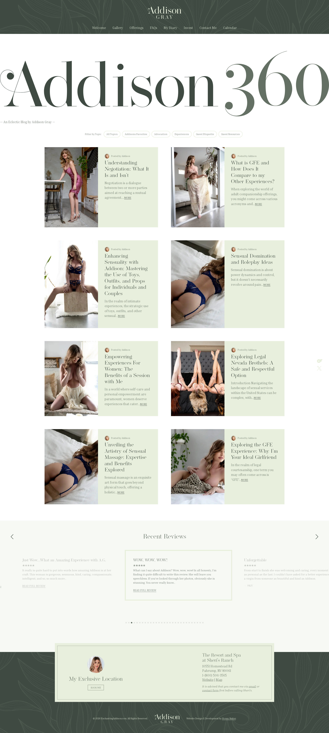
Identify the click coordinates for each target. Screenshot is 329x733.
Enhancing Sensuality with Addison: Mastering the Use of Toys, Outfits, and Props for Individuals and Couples (126, 275)
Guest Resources (230, 134)
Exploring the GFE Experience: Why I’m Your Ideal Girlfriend (254, 451)
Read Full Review (20, 585)
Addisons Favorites (136, 134)
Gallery (117, 28)
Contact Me (208, 28)
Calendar (230, 28)
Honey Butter (229, 718)
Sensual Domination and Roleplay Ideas (253, 259)
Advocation (160, 134)
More (127, 197)
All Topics (112, 134)
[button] (12, 537)
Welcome (99, 28)
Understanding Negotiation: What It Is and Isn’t (127, 169)
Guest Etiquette (205, 134)
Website (208, 680)
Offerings (136, 28)
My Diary (170, 28)
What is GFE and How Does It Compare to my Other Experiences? (253, 172)
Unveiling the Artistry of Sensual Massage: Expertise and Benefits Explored (125, 457)
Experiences (182, 134)
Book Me (96, 687)
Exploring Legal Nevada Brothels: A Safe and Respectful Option (253, 366)
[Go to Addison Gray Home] (164, 13)
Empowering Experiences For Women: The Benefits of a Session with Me (127, 369)
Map (219, 680)
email (252, 686)
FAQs (153, 28)
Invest (188, 28)
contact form (210, 690)
